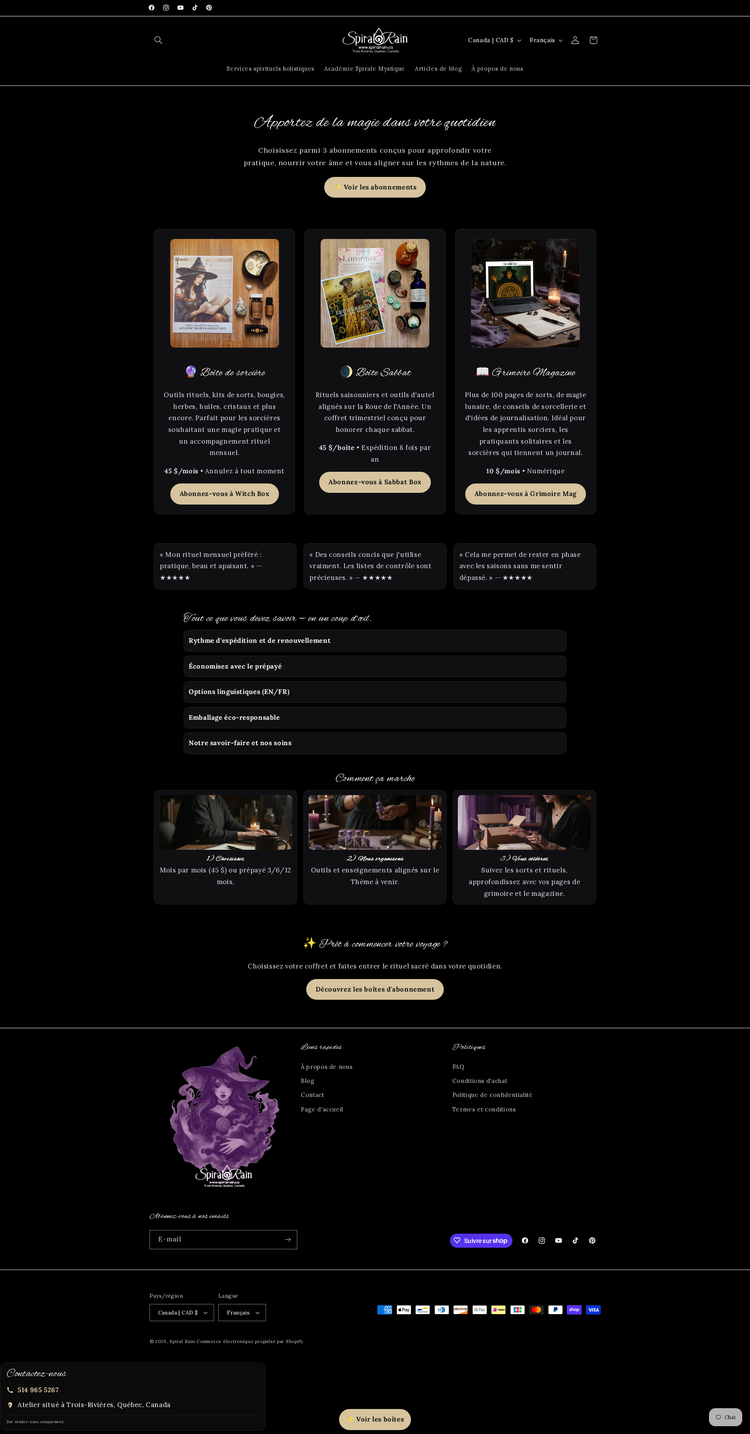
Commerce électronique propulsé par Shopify (250, 1341)
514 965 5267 (38, 1390)
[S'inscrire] (287, 1239)
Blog (307, 1080)
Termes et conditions (484, 1109)
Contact (312, 1095)
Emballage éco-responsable (234, 717)
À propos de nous (326, 1066)
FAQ (458, 1066)
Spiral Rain (182, 1341)
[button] (159, 40)
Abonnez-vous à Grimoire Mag (526, 493)
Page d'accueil (322, 1109)
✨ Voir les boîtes (375, 1419)
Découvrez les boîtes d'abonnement (375, 989)
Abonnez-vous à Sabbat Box (375, 482)
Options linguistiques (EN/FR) (239, 691)
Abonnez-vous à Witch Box (225, 493)
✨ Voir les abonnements (375, 187)
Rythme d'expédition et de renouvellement (259, 640)
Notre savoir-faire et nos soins (240, 742)
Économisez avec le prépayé (235, 666)
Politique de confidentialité (492, 1095)
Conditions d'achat (479, 1080)
